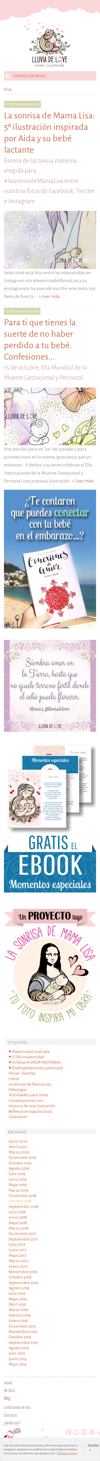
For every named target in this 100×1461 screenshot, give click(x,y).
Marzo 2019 (18, 1190)
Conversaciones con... (27, 1100)
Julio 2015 (17, 1353)
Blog (7, 1398)
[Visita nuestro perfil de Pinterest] (92, 1433)
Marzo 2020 (19, 1152)
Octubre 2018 (20, 1201)
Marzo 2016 (18, 1310)
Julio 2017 (17, 1244)
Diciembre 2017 (22, 1234)
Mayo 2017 (18, 1255)
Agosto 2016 (19, 1288)
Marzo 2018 (18, 1228)
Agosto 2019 (19, 1168)
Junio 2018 (18, 1217)
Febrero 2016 (20, 1315)
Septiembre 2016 (23, 1283)
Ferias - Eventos (22, 1073)
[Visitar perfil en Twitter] (76, 1433)
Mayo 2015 (18, 1364)
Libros (14, 1078)
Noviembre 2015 (23, 1331)
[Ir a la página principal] (50, 65)
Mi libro (9, 1390)
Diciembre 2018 (22, 1196)
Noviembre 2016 (23, 1272)
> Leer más (48, 296)
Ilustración (18, 1117)
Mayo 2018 (18, 1223)
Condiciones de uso (17, 1407)
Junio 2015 (18, 1359)
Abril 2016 (17, 1304)
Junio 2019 (18, 1179)
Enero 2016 (18, 1321)
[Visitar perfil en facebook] (68, 1433)
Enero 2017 (18, 1266)
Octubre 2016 (20, 1277)
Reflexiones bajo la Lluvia (30, 1111)
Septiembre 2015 (23, 1342)
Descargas (18, 1089)
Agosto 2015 (19, 1348)
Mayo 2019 (18, 1185)
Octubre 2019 (20, 1163)
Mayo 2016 (18, 1299)
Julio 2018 (17, 1212)
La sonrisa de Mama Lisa (30, 1084)
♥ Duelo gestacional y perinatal (36, 1068)
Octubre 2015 (20, 1337)
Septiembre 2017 (23, 1239)
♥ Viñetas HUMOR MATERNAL (35, 1062)
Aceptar (90, 1445)
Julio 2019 (17, 1174)
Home (8, 1382)
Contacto (10, 1415)
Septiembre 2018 (23, 1207)
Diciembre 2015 (22, 1326)
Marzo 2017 (18, 1261)
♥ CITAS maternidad (26, 1057)
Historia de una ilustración (32, 1106)
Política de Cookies (67, 1453)
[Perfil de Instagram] (84, 1433)
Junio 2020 (18, 1141)
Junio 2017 (18, 1250)
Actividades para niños (28, 1095)
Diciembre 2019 (22, 1157)
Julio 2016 (17, 1293)
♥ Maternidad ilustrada (29, 1051)
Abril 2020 (18, 1147)
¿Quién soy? (12, 1422)
